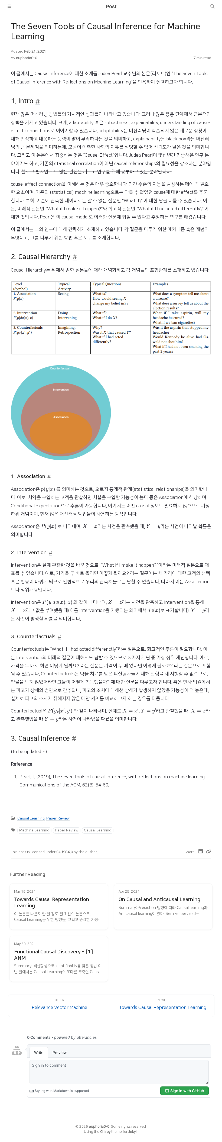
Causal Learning (31, 818)
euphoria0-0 (26, 58)
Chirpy (105, 1132)
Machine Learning (34, 830)
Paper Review (58, 818)
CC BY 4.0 (65, 852)
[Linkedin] (201, 852)
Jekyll (132, 1132)
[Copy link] (208, 852)
